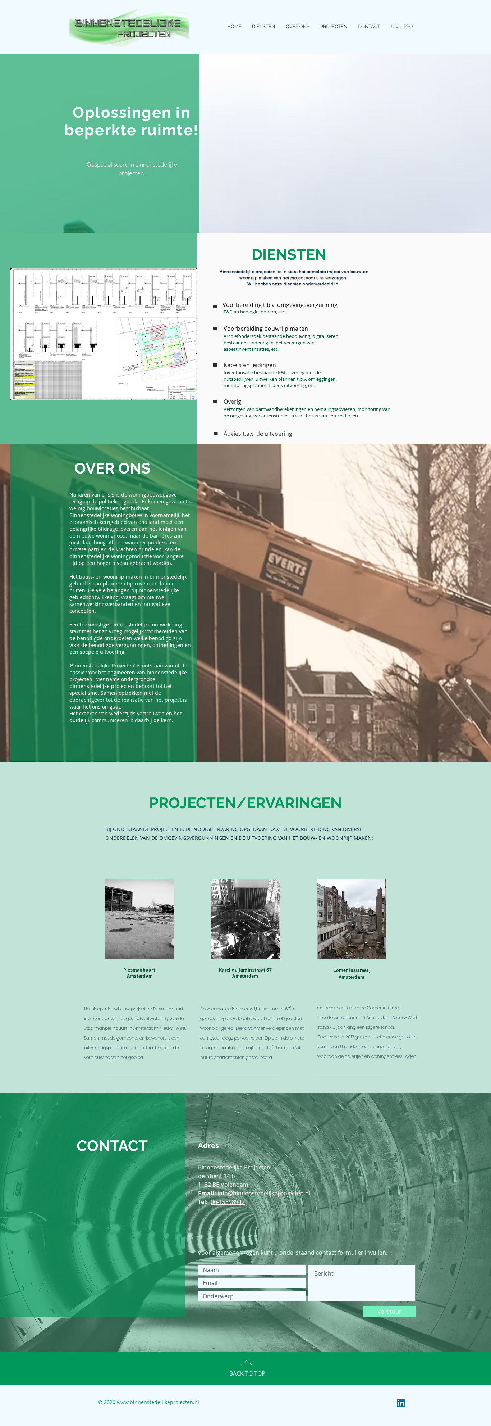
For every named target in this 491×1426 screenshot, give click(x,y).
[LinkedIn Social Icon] (401, 1403)
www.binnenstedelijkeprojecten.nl (158, 1402)
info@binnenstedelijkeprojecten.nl (263, 1193)
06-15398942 (228, 1202)
